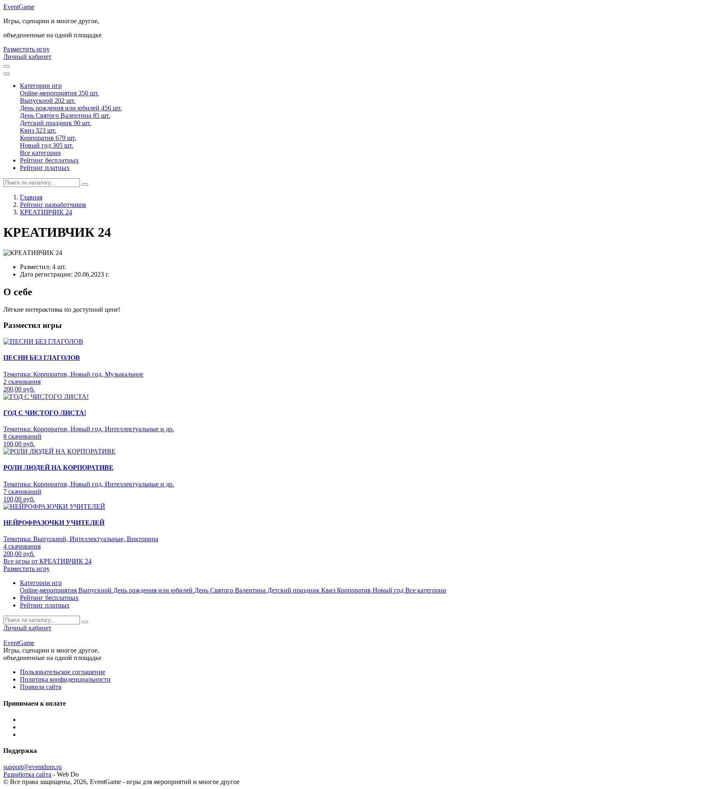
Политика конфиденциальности (65, 679)
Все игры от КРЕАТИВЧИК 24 (47, 561)
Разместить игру (26, 49)
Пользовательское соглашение (62, 671)
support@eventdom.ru (32, 766)
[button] (41, 85)
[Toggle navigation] (6, 74)
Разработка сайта (27, 774)
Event (18, 6)
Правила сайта (40, 686)
